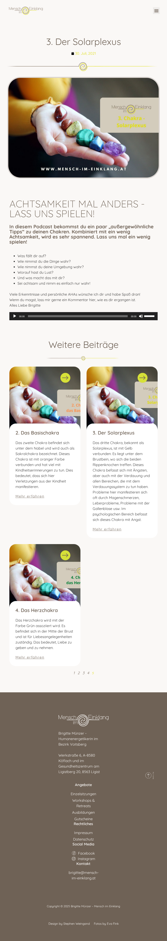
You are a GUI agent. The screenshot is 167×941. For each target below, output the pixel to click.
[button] (156, 10)
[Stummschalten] (141, 316)
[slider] (150, 315)
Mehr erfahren (29, 496)
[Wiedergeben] (15, 316)
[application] (83, 316)
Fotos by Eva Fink (106, 924)
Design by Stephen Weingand (69, 924)
